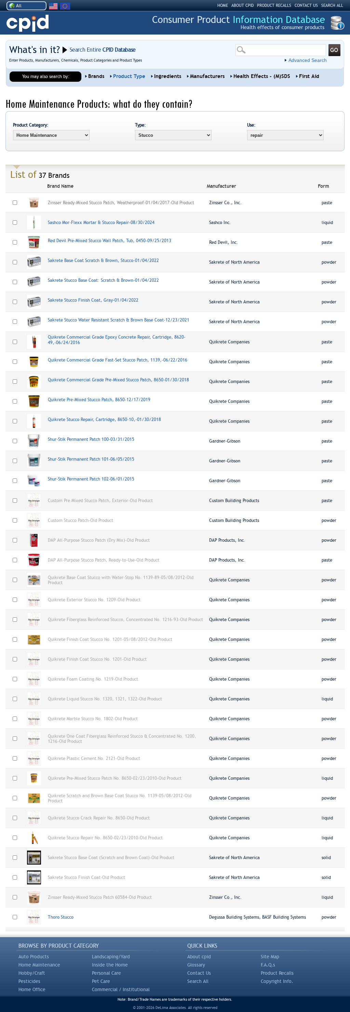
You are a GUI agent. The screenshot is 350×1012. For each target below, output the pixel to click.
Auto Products (33, 956)
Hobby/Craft (31, 973)
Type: (140, 125)
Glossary (196, 965)
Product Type (129, 76)
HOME (222, 5)
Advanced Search (307, 60)
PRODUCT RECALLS (274, 5)
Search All (197, 981)
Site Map (270, 956)
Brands (96, 76)
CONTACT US (306, 5)
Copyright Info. (277, 981)
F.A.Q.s (268, 965)
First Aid (309, 76)
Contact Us (199, 973)
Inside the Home (110, 965)
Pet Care (101, 981)
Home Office (31, 989)
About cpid (199, 956)
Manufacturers (207, 76)
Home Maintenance (39, 965)
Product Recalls (277, 973)
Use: (251, 125)
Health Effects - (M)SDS (261, 76)
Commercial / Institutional (121, 989)
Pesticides (29, 981)
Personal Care (106, 973)
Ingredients (167, 76)
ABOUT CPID (242, 5)
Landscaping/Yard (111, 956)
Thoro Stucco (60, 917)
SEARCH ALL (332, 5)
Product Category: (31, 125)
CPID (27, 23)
